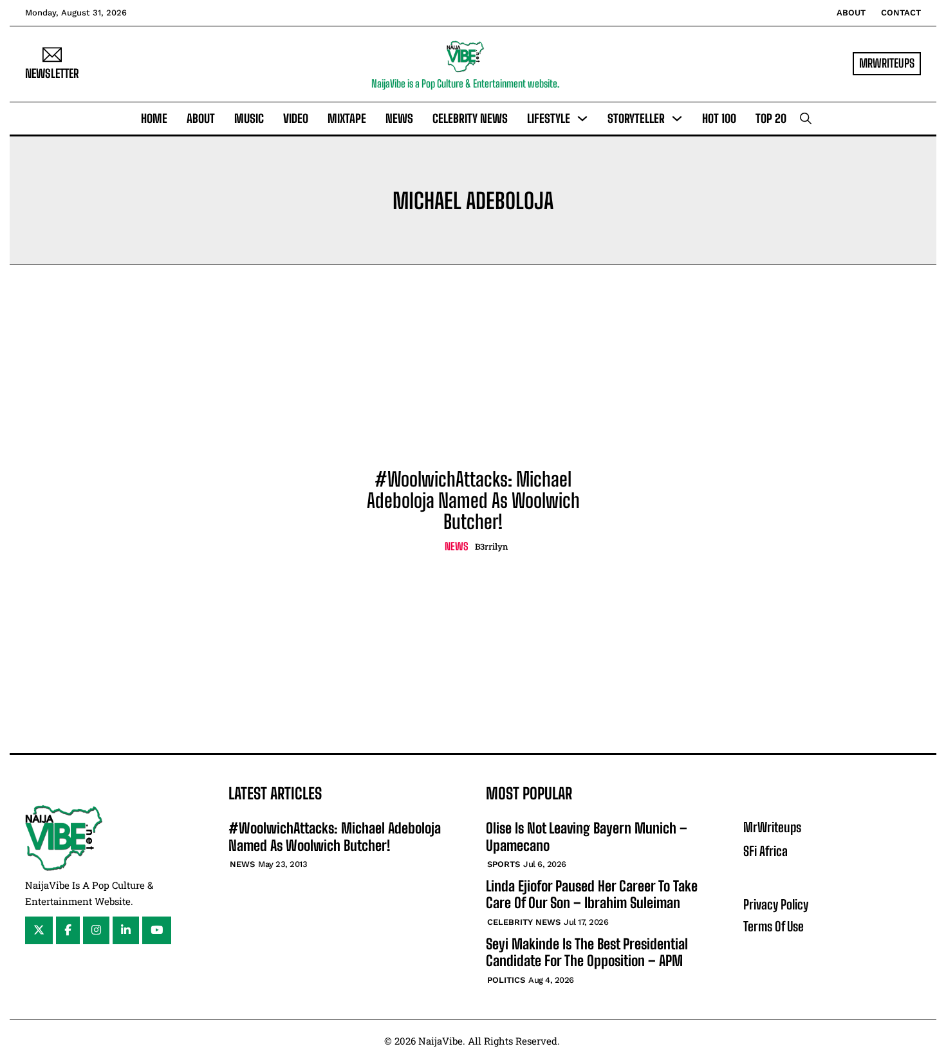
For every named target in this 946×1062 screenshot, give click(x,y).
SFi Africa (765, 851)
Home (154, 118)
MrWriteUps (886, 63)
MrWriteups (772, 827)
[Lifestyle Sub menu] (582, 118)
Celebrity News (470, 118)
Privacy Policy (775, 904)
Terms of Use (773, 926)
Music (249, 118)
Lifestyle (548, 118)
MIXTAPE (347, 118)
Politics (506, 980)
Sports (503, 864)
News (399, 118)
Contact (901, 12)
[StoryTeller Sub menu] (677, 118)
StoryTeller (636, 118)
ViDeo (295, 118)
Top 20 (771, 118)
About (851, 12)
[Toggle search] (805, 118)
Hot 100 (719, 118)
